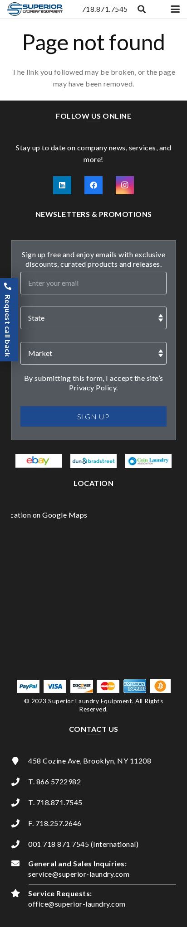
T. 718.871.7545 (55, 802)
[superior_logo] (35, 9)
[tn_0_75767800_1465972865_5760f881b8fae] (38, 461)
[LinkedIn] (62, 185)
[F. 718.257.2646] (19, 823)
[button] (142, 9)
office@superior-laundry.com (77, 903)
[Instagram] (125, 185)
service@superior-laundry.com (78, 873)
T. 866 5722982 (54, 781)
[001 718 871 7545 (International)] (19, 844)
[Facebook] (93, 185)
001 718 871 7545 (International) (83, 844)
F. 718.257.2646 (55, 823)
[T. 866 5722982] (19, 782)
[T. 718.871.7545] (19, 802)
